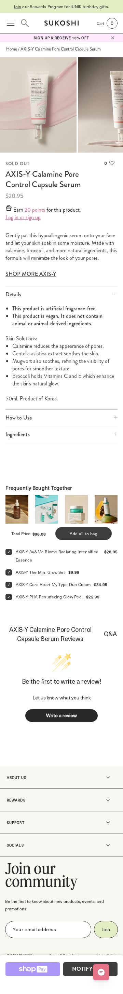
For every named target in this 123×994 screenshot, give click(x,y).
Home (11, 49)
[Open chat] (101, 972)
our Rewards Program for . (61, 6)
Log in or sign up (23, 217)
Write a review (61, 715)
